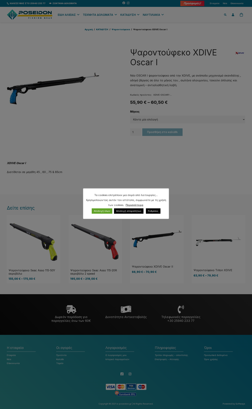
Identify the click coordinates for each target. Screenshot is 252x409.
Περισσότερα (134, 205)
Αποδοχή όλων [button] (102, 211)
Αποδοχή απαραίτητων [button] (128, 211)
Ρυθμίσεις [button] (153, 211)
